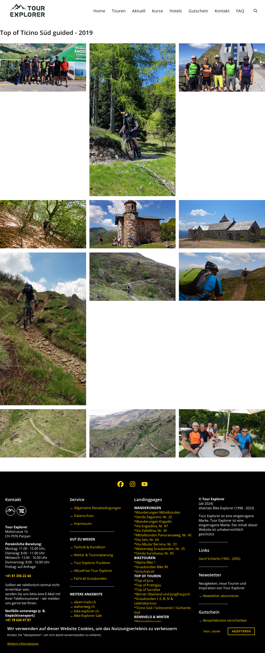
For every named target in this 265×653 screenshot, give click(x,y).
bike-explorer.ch (86, 611)
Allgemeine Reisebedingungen (97, 508)
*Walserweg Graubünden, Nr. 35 (159, 548)
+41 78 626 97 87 (18, 620)
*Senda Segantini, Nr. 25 (153, 517)
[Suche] (255, 10)
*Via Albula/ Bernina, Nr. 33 (155, 544)
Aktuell (138, 11)
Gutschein (198, 11)
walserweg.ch (84, 606)
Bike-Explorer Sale (88, 615)
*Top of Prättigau (147, 585)
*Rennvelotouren (147, 621)
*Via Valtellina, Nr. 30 (150, 530)
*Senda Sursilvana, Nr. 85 (154, 553)
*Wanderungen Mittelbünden (157, 512)
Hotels (176, 11)
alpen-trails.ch (85, 602)
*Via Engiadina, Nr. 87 (151, 526)
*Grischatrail (144, 571)
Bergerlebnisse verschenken (225, 620)
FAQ (240, 11)
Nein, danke (212, 631)
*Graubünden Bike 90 (151, 567)
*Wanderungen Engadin (153, 521)
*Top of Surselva (147, 589)
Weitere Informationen (23, 644)
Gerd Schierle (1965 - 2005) (219, 558)
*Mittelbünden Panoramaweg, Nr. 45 (163, 535)
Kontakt (222, 11)
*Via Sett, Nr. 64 (146, 539)
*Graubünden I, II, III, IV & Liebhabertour (153, 601)
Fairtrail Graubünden (90, 578)
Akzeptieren (241, 631)
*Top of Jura (143, 580)
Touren (118, 11)
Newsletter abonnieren (221, 596)
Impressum (83, 523)
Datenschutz (84, 515)
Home (99, 11)
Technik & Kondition (89, 547)
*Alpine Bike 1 (145, 562)
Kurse (157, 11)
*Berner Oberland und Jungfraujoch (162, 594)
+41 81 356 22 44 (18, 576)
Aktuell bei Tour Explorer (93, 570)
